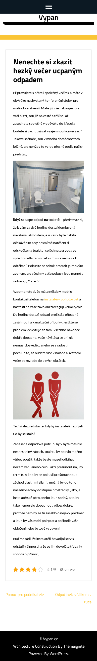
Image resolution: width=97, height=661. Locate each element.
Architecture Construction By (38, 646)
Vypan (48, 17)
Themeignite (74, 646)
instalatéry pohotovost (61, 299)
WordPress (59, 654)
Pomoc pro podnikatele (24, 594)
